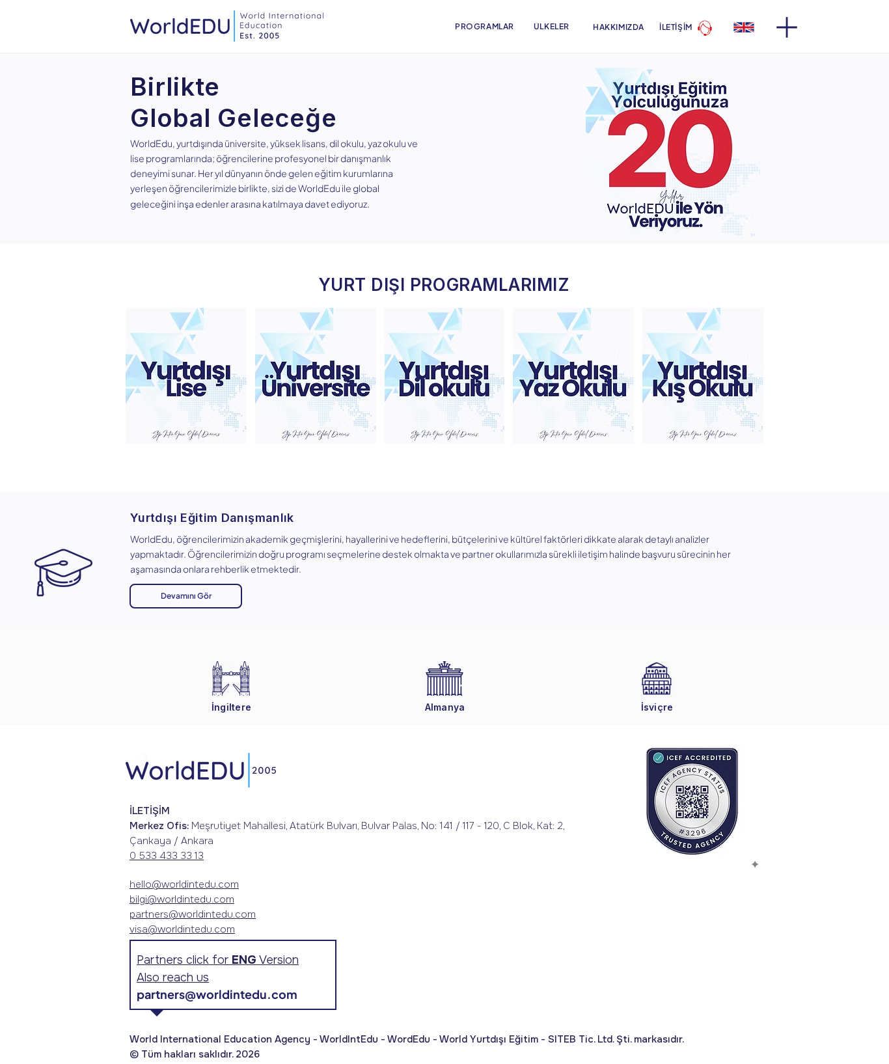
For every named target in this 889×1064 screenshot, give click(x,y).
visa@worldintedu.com (182, 929)
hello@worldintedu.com (184, 884)
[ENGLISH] (743, 27)
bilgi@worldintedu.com (182, 899)
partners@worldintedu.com (193, 914)
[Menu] (786, 27)
